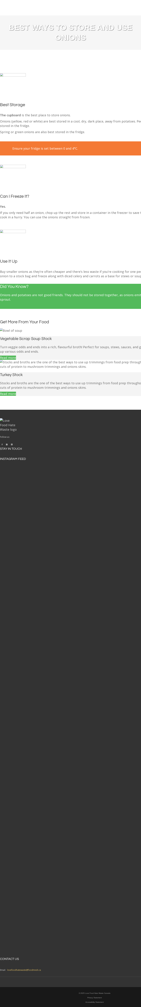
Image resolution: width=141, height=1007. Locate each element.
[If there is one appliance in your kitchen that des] (31, 824)
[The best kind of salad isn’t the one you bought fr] (31, 549)
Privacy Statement (94, 998)
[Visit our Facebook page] (2, 444)
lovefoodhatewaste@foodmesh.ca (24, 970)
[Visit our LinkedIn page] (12, 444)
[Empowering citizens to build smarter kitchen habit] (95, 583)
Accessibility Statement (94, 1002)
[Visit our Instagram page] (7, 444)
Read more (8, 358)
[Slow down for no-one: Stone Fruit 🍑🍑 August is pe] (95, 821)
